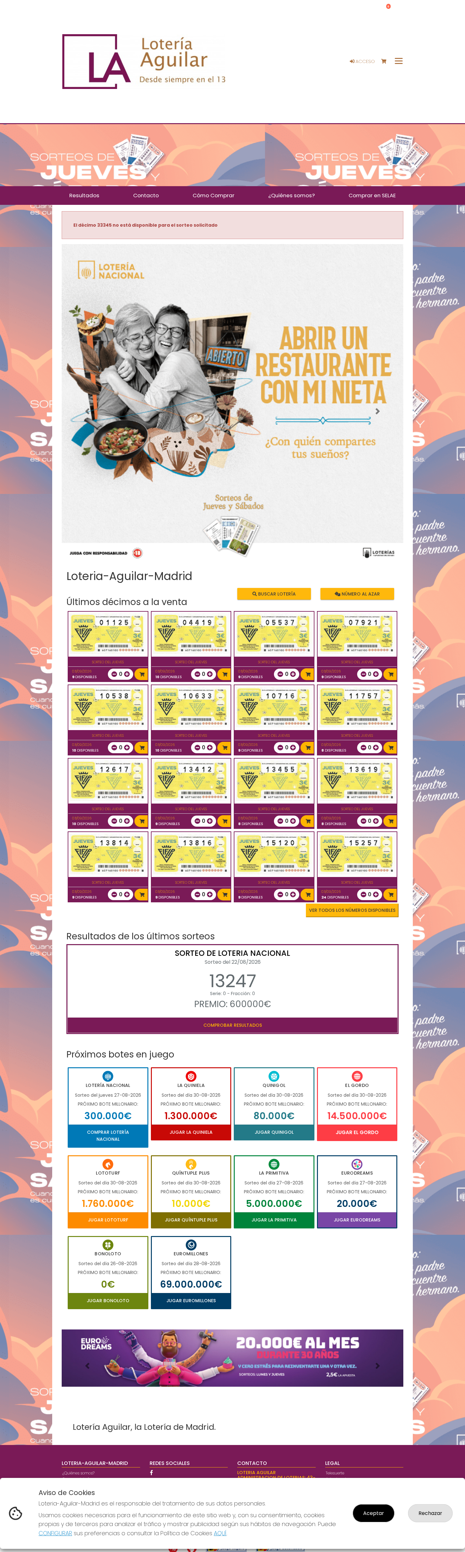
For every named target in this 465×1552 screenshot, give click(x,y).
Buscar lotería (276, 593)
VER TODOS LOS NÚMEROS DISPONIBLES (352, 910)
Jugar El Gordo (357, 1132)
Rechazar (430, 1513)
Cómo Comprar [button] (213, 195)
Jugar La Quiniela (191, 1132)
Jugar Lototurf (108, 1220)
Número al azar (360, 593)
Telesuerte (335, 1473)
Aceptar (373, 1513)
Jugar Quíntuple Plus (191, 1220)
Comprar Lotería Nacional (108, 1135)
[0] (386, 61)
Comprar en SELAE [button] (372, 195)
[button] (87, 411)
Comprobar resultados (232, 1025)
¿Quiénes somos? (78, 1473)
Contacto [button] (146, 195)
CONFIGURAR (55, 1533)
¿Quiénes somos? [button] (291, 195)
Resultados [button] (84, 195)
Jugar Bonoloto (108, 1300)
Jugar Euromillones (191, 1300)
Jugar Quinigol (274, 1132)
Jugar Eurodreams (357, 1220)
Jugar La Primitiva (274, 1220)
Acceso (364, 61)
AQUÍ (220, 1533)
